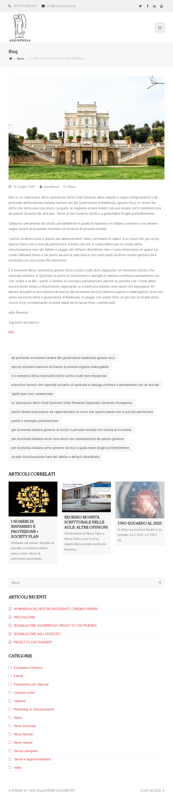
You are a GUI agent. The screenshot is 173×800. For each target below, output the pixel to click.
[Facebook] (147, 6)
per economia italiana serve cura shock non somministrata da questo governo (67, 439)
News (72, 187)
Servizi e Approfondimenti (32, 759)
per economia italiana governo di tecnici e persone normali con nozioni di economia (71, 430)
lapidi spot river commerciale (32, 394)
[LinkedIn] (154, 6)
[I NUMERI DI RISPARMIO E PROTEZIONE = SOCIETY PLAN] (33, 499)
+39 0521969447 (25, 6)
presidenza (51, 187)
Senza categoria (25, 751)
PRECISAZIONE (24, 617)
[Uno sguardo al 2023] (139, 500)
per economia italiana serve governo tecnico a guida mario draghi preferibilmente (70, 448)
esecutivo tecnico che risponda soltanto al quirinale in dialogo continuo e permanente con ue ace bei (85, 385)
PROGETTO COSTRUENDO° (33, 642)
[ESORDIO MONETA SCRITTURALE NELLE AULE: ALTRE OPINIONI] (86, 497)
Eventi (18, 676)
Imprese (20, 701)
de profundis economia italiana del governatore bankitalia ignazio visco (63, 358)
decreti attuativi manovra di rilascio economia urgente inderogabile (60, 367)
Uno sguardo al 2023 (140, 523)
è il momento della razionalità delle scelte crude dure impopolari (59, 376)
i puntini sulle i (24, 692)
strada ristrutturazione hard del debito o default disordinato (55, 457)
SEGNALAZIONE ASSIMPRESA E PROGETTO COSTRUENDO (55, 625)
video (18, 767)
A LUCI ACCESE (150, 790)
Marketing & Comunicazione (34, 709)
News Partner (23, 734)
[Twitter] (140, 6)
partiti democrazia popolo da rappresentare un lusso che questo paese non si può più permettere (82, 412)
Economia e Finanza (28, 667)
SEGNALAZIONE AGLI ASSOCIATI (37, 634)
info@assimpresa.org (61, 6)
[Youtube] (161, 6)
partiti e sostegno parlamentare (34, 421)
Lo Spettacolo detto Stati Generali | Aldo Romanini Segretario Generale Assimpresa (71, 403)
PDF (11, 332)
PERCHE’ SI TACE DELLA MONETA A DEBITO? (43, 790)
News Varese (23, 742)
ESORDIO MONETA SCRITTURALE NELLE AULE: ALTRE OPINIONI (86, 522)
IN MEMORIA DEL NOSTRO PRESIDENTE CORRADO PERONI (56, 609)
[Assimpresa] (20, 27)
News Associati (25, 726)
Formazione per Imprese (31, 684)
